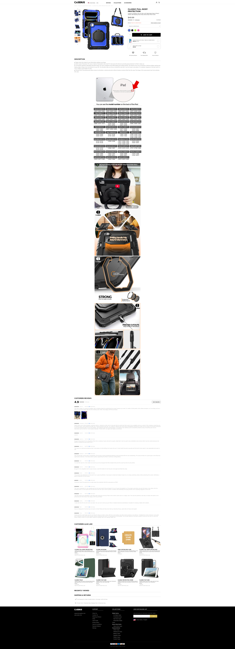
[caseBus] (79, 2)
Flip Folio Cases (117, 618)
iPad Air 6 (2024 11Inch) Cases (84, 5)
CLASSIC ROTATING (101, 549)
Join (154, 616)
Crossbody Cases (117, 617)
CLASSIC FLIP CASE (101, 580)
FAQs (93, 618)
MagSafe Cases (117, 635)
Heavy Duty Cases (117, 626)
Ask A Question (156, 402)
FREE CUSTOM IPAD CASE (124, 549)
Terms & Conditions (97, 624)
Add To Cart (147, 35)
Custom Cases (116, 639)
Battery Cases (116, 633)
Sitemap (94, 628)
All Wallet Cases (117, 615)
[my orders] (157, 2)
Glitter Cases (116, 629)
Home (75, 5)
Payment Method (96, 626)
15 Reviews (137, 19)
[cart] (159, 2)
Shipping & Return (96, 617)
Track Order (95, 620)
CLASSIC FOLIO (79, 580)
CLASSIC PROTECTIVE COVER (125, 580)
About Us (94, 613)
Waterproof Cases (117, 631)
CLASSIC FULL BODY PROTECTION (83, 549)
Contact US (95, 615)
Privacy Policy (95, 622)
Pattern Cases (116, 637)
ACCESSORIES (127, 2)
